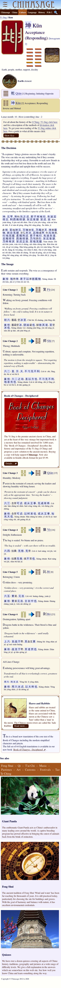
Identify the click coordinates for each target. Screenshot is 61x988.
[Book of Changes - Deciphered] (30, 431)
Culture (22, 12)
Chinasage (5, 12)
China (14, 12)
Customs (30, 770)
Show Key (9, 135)
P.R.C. (50, 12)
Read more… (20, 725)
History (41, 12)
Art (18, 770)
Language (32, 12)
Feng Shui (7, 766)
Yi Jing (3, 17)
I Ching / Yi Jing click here (44, 122)
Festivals (45, 770)
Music (43, 766)
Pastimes (6, 770)
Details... (11, 463)
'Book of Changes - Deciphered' (29, 749)
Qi (19, 766)
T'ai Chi (30, 766)
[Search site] (56, 12)
